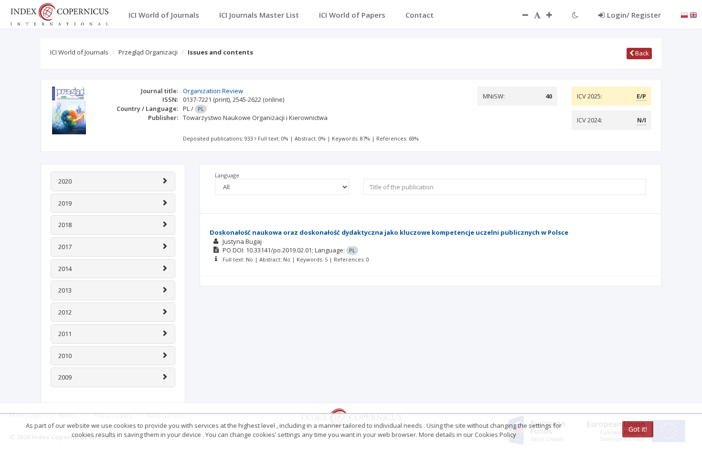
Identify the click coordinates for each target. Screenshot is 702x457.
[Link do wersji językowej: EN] (693, 14)
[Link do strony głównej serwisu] (59, 13)
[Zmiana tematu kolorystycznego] (575, 14)
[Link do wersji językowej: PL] (684, 14)
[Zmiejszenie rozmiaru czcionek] (520, 14)
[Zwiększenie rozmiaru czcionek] (554, 14)
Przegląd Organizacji (148, 52)
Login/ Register (634, 15)
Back (641, 53)
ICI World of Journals (79, 52)
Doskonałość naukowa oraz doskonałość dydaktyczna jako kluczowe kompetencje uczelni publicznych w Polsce (389, 232)
